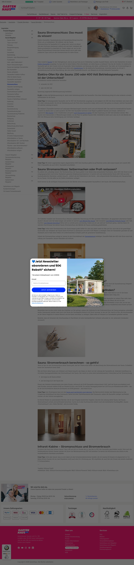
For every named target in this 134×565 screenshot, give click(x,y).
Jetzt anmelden (48, 290)
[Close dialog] (101, 261)
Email (34, 279)
